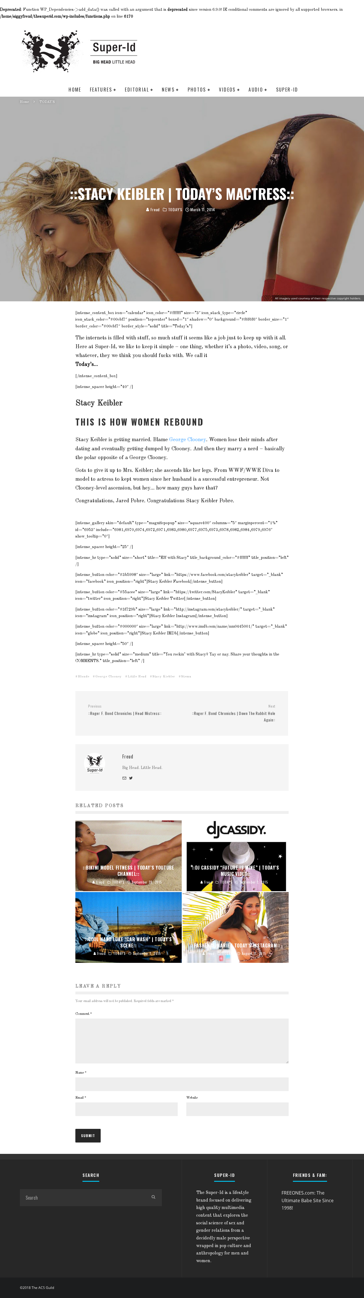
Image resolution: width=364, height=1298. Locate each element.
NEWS (168, 89)
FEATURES (101, 89)
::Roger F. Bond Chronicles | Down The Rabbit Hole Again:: (233, 713)
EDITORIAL (137, 89)
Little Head (137, 676)
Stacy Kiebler (163, 676)
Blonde (83, 676)
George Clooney (187, 439)
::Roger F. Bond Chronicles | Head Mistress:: (125, 710)
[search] (153, 1197)
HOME (75, 89)
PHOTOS (197, 89)
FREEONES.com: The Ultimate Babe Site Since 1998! (308, 1200)
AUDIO (256, 89)
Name (80, 1073)
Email (80, 1098)
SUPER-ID (287, 89)
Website (192, 1098)
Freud (154, 209)
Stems (186, 676)
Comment (83, 1014)
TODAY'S (175, 209)
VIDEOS (227, 89)
